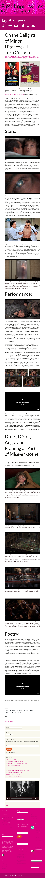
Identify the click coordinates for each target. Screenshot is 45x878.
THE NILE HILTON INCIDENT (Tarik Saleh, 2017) (14, 768)
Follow (19, 836)
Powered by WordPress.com (17, 875)
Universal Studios (16, 58)
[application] (22, 790)
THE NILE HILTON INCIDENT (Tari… (38, 841)
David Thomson (18, 57)
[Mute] (35, 798)
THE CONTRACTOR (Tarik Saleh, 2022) (13, 765)
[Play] (7, 798)
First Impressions (8, 875)
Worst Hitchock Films (23, 58)
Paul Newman (33, 57)
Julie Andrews (28, 57)
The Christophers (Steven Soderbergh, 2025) (14, 772)
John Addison (23, 57)
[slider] (21, 798)
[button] (12, 74)
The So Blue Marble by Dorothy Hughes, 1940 (14, 776)
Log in (3, 863)
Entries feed (33, 814)
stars (7, 58)
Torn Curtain (11, 58)
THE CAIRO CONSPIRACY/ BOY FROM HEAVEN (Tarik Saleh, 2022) (17, 770)
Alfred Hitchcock (22, 56)
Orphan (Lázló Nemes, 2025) (11, 759)
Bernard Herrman (12, 57)
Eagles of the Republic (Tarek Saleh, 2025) (13, 774)
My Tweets (8, 805)
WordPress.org (34, 818)
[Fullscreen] (37, 798)
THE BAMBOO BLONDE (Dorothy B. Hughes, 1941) (14, 761)
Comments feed (34, 816)
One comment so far (9, 721)
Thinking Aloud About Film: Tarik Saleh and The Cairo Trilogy (16, 763)
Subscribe (9, 749)
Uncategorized (14, 56)
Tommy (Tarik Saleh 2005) (10, 767)
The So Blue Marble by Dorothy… (38, 834)
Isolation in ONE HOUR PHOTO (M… (38, 827)
